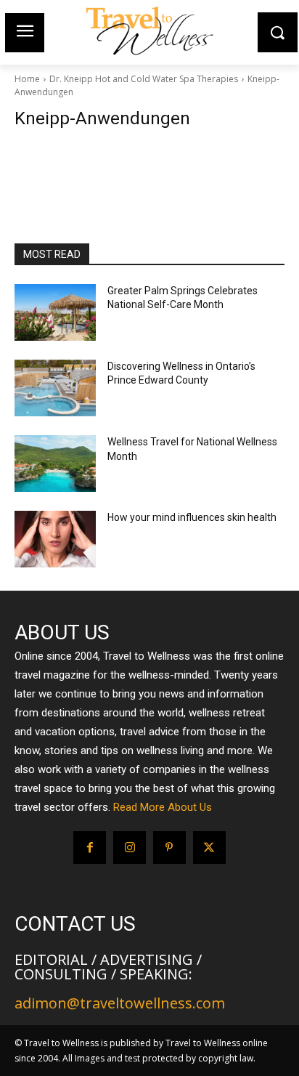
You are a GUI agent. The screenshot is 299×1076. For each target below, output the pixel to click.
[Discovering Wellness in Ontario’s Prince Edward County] (55, 388)
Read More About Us (162, 807)
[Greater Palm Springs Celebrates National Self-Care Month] (55, 312)
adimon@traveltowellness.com (120, 1003)
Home (27, 79)
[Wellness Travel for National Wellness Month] (55, 463)
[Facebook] (89, 847)
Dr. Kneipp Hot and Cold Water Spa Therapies (143, 79)
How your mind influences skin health (192, 517)
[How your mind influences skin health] (55, 539)
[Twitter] (209, 847)
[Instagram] (129, 847)
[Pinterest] (169, 847)
